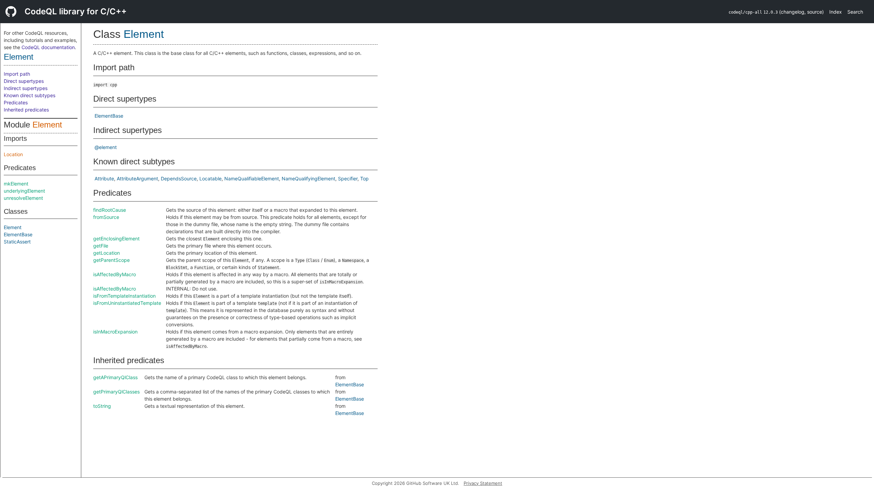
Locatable (210, 178)
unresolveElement (23, 198)
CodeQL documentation (48, 47)
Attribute (104, 178)
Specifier (347, 178)
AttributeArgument (137, 178)
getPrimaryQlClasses (116, 392)
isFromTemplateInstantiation (124, 296)
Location (13, 154)
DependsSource (179, 178)
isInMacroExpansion (115, 331)
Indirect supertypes (25, 88)
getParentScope (111, 260)
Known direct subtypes (29, 95)
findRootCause (109, 210)
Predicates (16, 102)
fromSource (106, 217)
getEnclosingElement (116, 238)
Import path (17, 74)
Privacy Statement (483, 483)
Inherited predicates (26, 110)
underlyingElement (24, 191)
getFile (100, 246)
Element (18, 56)
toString (102, 406)
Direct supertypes (24, 81)
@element (106, 147)
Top (364, 178)
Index (835, 12)
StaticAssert (17, 241)
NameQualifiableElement (251, 178)
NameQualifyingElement (308, 178)
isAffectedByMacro (114, 274)
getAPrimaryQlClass (115, 377)
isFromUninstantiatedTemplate (127, 303)
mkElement (16, 184)
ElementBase (18, 234)
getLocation (106, 253)
